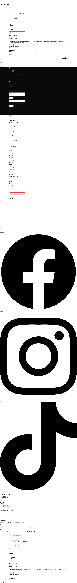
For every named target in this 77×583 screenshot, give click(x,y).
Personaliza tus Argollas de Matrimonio (19, 541)
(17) (13, 167)
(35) (13, 150)
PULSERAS (15, 18)
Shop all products (22, 52)
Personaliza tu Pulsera (16, 540)
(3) (12, 153)
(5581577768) (6, 516)
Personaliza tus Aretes (16, 544)
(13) (12, 171)
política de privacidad (20, 42)
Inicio (10, 122)
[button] (38, 49)
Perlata (16, 122)
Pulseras (15, 140)
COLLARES (15, 17)
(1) (12, 185)
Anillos (14, 127)
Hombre (11, 160)
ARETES (15, 16)
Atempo (11, 150)
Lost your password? (13, 35)
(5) (13, 179)
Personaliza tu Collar (15, 545)
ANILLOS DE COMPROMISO (18, 12)
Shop (13, 546)
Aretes (14, 131)
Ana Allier (4, 4)
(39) (13, 148)
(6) (13, 159)
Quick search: (12, 537)
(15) (13, 169)
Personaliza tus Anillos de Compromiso (19, 538)
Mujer (10, 152)
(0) (13, 160)
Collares (13, 122)
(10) (13, 157)
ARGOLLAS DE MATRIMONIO (19, 13)
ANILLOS (15, 14)
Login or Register (3, 582)
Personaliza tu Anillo (15, 542)
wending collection (13, 176)
